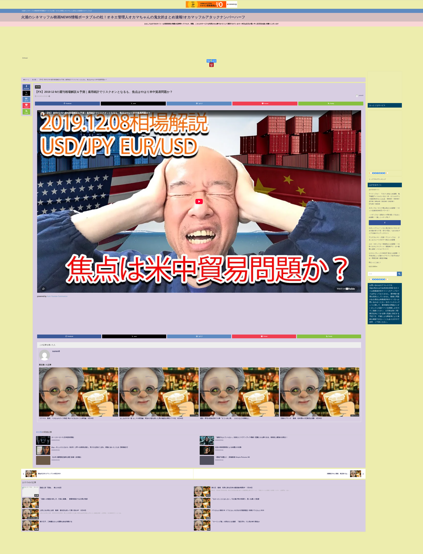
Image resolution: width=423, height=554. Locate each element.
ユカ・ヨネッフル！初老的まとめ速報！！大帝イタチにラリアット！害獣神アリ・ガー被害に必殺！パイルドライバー (384, 246)
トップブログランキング (377, 179)
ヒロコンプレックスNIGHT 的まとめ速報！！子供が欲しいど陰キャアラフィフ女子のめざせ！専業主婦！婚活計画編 (384, 255)
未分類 (38, 86)
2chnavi (25, 58)
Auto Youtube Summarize (57, 296)
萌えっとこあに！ (375, 262)
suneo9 (361, 95)
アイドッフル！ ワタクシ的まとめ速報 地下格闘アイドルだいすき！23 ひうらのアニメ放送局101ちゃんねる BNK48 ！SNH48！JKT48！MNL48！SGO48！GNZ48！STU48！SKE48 (384, 199)
